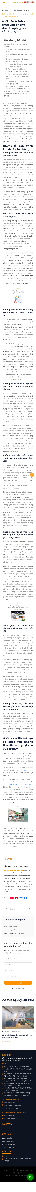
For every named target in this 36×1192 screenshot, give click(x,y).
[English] (27, 2)
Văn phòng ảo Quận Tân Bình (14, 933)
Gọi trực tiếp (19, 989)
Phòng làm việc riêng (9, 1144)
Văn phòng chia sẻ (20, 10)
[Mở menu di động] (4, 2)
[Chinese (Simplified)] (25, 2)
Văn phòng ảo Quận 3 (11, 930)
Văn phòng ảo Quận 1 (11, 926)
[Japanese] (30, 2)
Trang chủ (7, 10)
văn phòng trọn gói (23, 784)
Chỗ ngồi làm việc (8, 1147)
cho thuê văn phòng (23, 770)
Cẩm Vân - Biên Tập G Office (16, 866)
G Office (20, 1175)
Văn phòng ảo (7, 1138)
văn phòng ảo (22, 782)
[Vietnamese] (33, 2)
